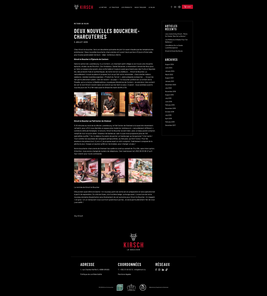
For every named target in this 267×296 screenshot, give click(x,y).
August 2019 (169, 95)
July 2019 (168, 98)
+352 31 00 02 (125, 269)
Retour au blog (81, 23)
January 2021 (169, 81)
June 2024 (168, 68)
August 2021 (169, 78)
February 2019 (169, 105)
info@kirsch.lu (140, 269)
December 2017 (170, 125)
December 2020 (170, 85)
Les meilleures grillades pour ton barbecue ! (176, 41)
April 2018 (168, 118)
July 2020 (168, 88)
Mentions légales (124, 274)
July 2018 (168, 115)
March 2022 (169, 74)
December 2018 (170, 108)
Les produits (126, 7)
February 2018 (169, 122)
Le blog (152, 7)
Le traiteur (114, 7)
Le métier (103, 7)
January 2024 (169, 71)
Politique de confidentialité (91, 274)
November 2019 (170, 91)
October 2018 (169, 112)
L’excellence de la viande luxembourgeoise (174, 46)
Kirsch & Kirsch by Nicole (174, 51)
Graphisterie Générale (162, 287)
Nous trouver (140, 7)
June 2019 (168, 101)
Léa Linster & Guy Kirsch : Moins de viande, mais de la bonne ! (176, 35)
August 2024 (169, 64)
